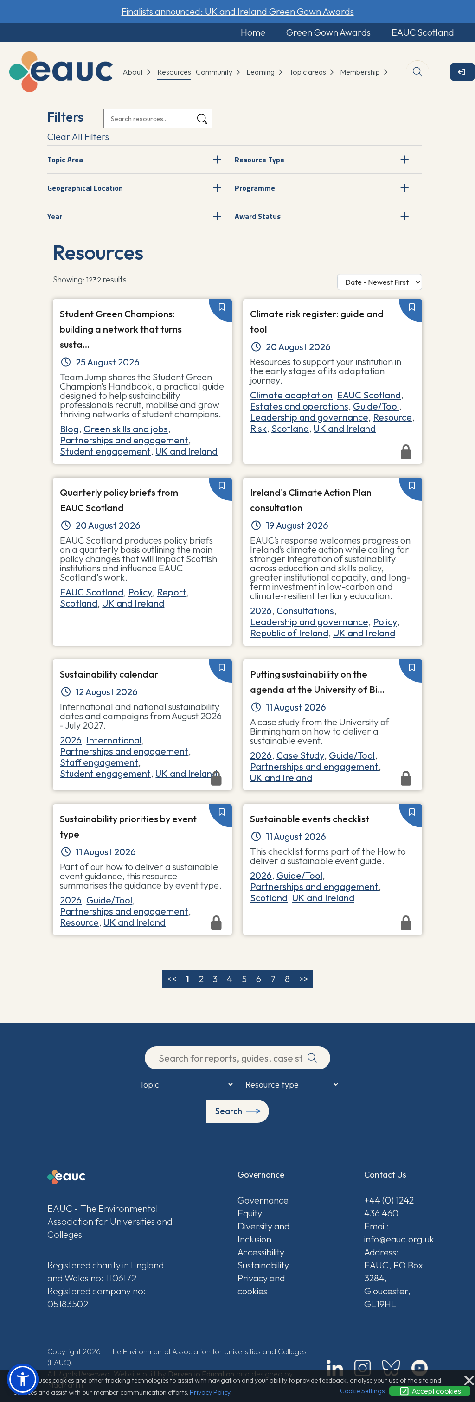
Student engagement (105, 451)
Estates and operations (299, 406)
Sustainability (263, 1265)
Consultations (305, 610)
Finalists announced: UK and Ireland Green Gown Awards (238, 11)
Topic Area (65, 159)
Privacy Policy (210, 1392)
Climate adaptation (291, 395)
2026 (261, 610)
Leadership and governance (309, 417)
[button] (22, 1379)
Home (253, 32)
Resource (392, 417)
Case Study (300, 755)
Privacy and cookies (261, 1284)
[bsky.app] (391, 1368)
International (113, 740)
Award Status (258, 216)
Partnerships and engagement (124, 440)
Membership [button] (360, 72)
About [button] (133, 72)
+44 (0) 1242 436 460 (389, 1206)
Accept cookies (435, 1391)
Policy (140, 592)
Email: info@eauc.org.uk (396, 1232)
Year (54, 216)
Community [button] (215, 72)
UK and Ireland (186, 451)
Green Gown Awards (328, 32)
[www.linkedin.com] (335, 1368)
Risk (258, 428)
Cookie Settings (362, 1391)
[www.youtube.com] (419, 1368)
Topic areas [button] (308, 72)
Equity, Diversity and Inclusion (263, 1226)
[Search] (202, 119)
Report (171, 592)
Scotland (290, 428)
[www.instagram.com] (362, 1368)
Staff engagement (99, 762)
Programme (255, 187)
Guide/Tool (376, 406)
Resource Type (259, 159)
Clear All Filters (78, 136)
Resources (174, 72)
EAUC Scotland (423, 32)
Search (228, 1111)
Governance (263, 1200)
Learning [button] (261, 72)
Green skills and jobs (125, 429)
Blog (69, 429)
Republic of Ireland (289, 633)
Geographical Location (85, 187)
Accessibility (261, 1252)
